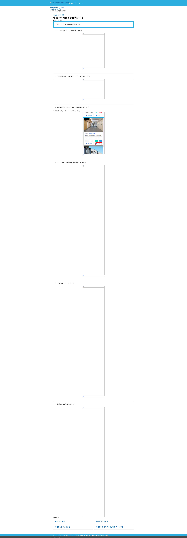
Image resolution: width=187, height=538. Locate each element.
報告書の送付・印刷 (58, 15)
